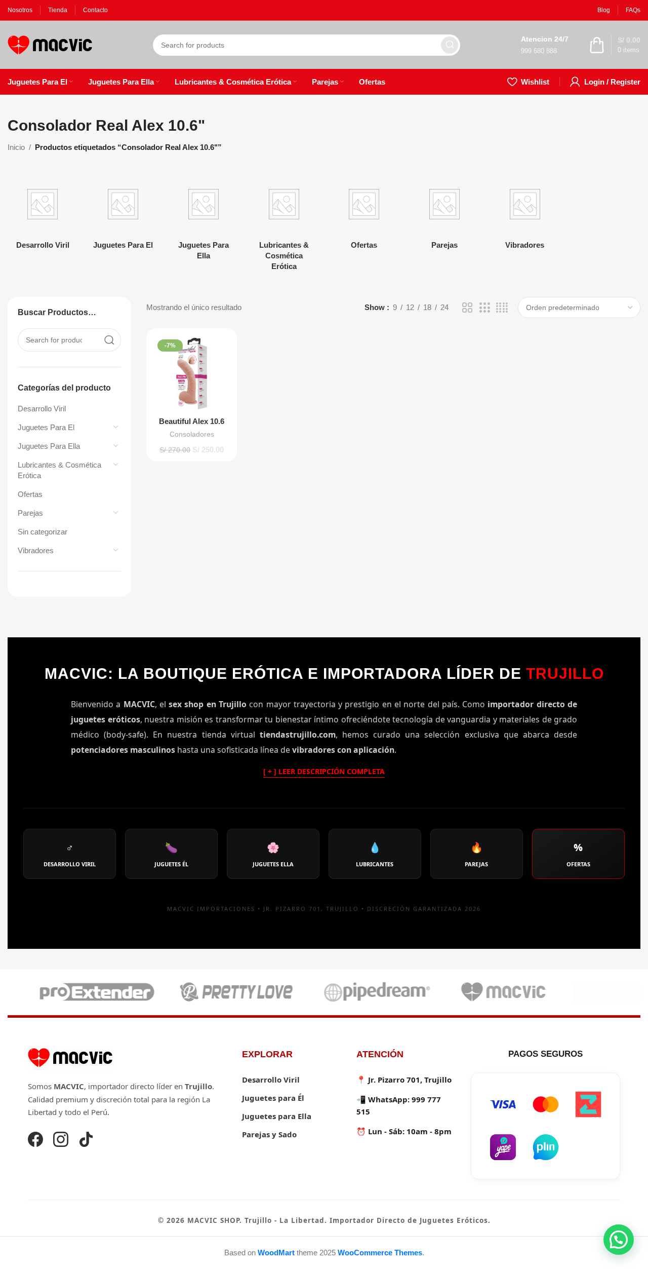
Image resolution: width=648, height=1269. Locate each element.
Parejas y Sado (269, 1134)
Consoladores (192, 434)
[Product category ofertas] (364, 214)
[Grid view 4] (502, 308)
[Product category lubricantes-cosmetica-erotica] (284, 225)
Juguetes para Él (273, 1098)
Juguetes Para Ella (49, 446)
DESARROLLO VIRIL (70, 854)
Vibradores (36, 550)
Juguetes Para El (46, 427)
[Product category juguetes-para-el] (123, 214)
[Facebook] (35, 1141)
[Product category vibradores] (525, 214)
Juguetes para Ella (276, 1116)
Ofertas (30, 494)
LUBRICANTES (374, 854)
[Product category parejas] (445, 214)
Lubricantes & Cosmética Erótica (59, 470)
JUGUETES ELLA (273, 854)
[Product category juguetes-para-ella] (204, 220)
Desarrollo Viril (42, 408)
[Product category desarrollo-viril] (43, 214)
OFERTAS (578, 854)
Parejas (30, 513)
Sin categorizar (42, 531)
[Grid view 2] (467, 308)
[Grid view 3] (484, 308)
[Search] (449, 45)
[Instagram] (60, 1141)
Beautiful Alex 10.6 (191, 421)
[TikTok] (86, 1141)
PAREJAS (476, 854)
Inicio (16, 147)
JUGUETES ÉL (171, 854)
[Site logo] (50, 44)
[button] (618, 1239)
